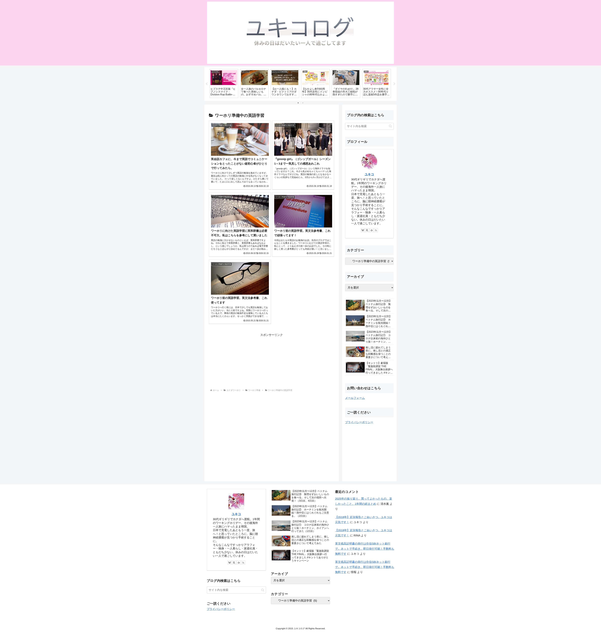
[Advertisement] (271, 359)
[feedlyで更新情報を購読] (372, 230)
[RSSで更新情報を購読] (376, 230)
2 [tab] (302, 102)
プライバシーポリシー (359, 422)
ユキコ (369, 174)
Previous (206, 83)
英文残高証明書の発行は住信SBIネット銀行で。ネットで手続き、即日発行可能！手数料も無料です (364, 548)
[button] (390, 126)
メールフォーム (355, 398)
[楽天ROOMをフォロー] (367, 230)
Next (394, 83)
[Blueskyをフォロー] (363, 230)
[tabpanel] (224, 83)
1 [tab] (298, 102)
